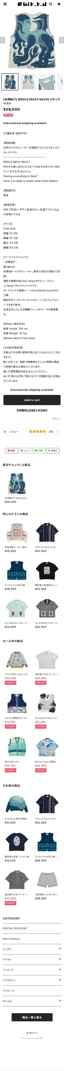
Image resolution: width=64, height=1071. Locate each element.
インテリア (8, 969)
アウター (7, 959)
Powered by (28, 1038)
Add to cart (32, 400)
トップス (7, 949)
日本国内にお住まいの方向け (32, 410)
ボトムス (7, 1001)
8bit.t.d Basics (11, 938)
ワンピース (8, 990)
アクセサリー (10, 980)
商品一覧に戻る (32, 1017)
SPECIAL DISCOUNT (15, 928)
